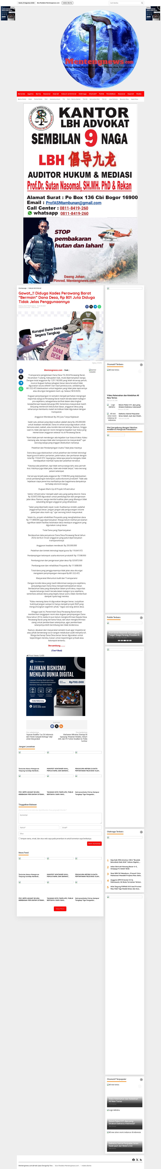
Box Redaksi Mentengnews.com (67, 1166)
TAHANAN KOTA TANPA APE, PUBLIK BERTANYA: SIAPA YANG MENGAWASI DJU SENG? (60, 793)
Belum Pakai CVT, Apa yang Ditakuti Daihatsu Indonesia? (130, 406)
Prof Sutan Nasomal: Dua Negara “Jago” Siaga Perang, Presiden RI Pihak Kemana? (124, 634)
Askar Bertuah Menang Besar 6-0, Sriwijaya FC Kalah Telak (124, 868)
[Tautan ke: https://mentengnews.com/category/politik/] (141, 617)
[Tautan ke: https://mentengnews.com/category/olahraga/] (141, 832)
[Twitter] (57, 726)
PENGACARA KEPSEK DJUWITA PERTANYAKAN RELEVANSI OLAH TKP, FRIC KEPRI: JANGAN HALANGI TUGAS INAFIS (88, 770)
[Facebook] (52, 726)
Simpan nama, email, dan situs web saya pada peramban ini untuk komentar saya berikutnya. (56, 838)
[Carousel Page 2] (122, 640)
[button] (142, 3)
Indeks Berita (86, 1166)
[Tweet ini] (91, 306)
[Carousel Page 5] (130, 640)
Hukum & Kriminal (24, 307)
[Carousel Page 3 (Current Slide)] (125, 640)
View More (60, 909)
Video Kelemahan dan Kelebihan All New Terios (123, 396)
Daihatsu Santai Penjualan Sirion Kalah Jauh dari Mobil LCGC (130, 415)
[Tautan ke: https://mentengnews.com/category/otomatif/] (141, 364)
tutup (12, 7)
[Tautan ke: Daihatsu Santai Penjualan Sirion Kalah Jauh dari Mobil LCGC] (112, 417)
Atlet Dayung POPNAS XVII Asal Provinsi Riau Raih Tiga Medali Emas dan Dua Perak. (126, 888)
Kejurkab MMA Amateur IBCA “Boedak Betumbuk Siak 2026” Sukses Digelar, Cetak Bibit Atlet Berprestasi (125, 861)
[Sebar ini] (87, 306)
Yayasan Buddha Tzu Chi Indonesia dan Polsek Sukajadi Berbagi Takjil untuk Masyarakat (39, 735)
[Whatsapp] (99, 306)
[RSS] (61, 726)
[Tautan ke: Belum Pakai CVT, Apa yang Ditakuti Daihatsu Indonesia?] (112, 406)
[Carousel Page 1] (119, 640)
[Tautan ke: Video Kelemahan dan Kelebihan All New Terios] (124, 380)
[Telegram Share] (95, 306)
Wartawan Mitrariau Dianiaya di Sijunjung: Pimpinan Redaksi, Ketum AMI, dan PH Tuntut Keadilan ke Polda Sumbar (72, 736)
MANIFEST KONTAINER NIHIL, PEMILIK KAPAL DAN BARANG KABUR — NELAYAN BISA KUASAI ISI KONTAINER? (60, 770)
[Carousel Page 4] (127, 640)
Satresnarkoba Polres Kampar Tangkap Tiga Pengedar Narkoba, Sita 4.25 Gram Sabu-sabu (87, 793)
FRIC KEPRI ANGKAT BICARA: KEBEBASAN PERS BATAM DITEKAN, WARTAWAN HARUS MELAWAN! (31, 793)
